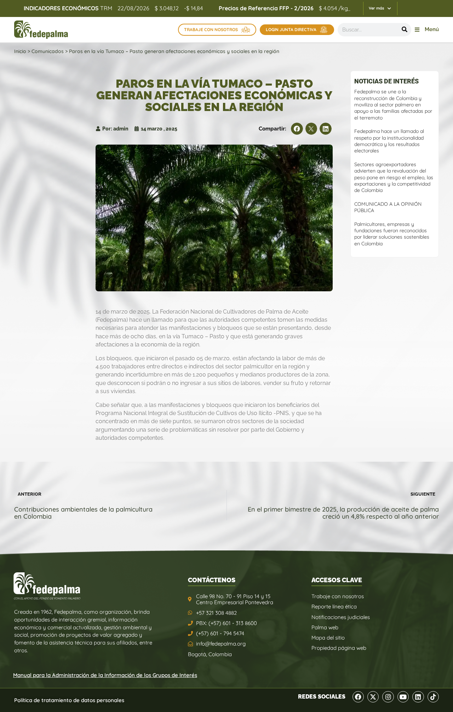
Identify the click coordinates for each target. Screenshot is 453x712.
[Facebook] (358, 696)
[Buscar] (404, 29)
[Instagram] (388, 696)
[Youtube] (403, 696)
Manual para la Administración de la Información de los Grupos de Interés (105, 675)
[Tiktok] (433, 696)
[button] (297, 129)
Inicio (20, 51)
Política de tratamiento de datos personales (69, 700)
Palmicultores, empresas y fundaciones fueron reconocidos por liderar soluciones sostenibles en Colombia (391, 234)
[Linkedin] (418, 696)
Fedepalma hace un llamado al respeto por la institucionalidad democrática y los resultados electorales (389, 141)
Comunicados (47, 51)
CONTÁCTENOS (211, 580)
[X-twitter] (373, 696)
